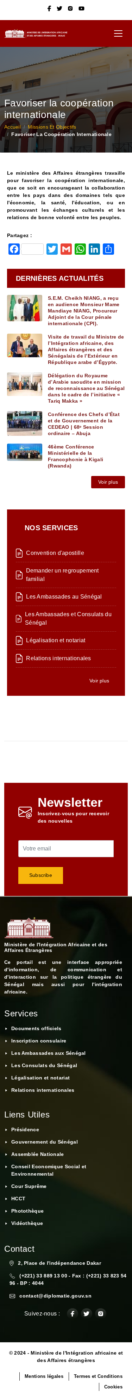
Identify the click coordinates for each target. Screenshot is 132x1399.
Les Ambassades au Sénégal (64, 597)
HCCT (18, 1198)
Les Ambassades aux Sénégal (48, 1053)
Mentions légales (44, 1376)
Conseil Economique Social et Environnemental (48, 1170)
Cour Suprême (29, 1186)
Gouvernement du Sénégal (44, 1142)
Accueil (12, 127)
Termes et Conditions (98, 1376)
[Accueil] (38, 33)
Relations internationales (58, 658)
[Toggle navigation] (118, 33)
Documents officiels (36, 1028)
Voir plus (108, 482)
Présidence (25, 1129)
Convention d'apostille (55, 553)
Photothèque (27, 1211)
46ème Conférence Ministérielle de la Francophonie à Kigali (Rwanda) (75, 456)
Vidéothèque (27, 1223)
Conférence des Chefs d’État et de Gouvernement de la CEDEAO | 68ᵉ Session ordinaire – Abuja (84, 423)
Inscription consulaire (39, 1041)
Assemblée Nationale (37, 1154)
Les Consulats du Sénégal (44, 1065)
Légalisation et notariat (55, 640)
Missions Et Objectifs (52, 127)
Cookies (113, 1386)
